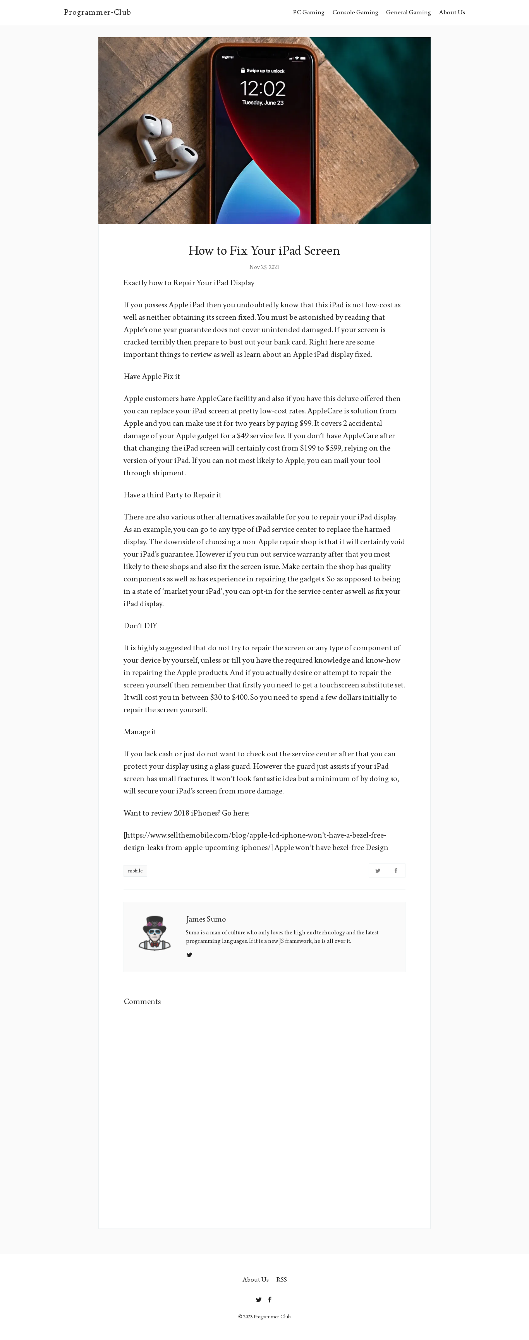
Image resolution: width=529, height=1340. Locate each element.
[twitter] (259, 1298)
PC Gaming (309, 12)
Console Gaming (355, 12)
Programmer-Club (97, 12)
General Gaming (408, 12)
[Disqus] (264, 1112)
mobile (135, 871)
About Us (452, 12)
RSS (282, 1279)
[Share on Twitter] (378, 870)
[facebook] (270, 1298)
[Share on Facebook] (396, 870)
